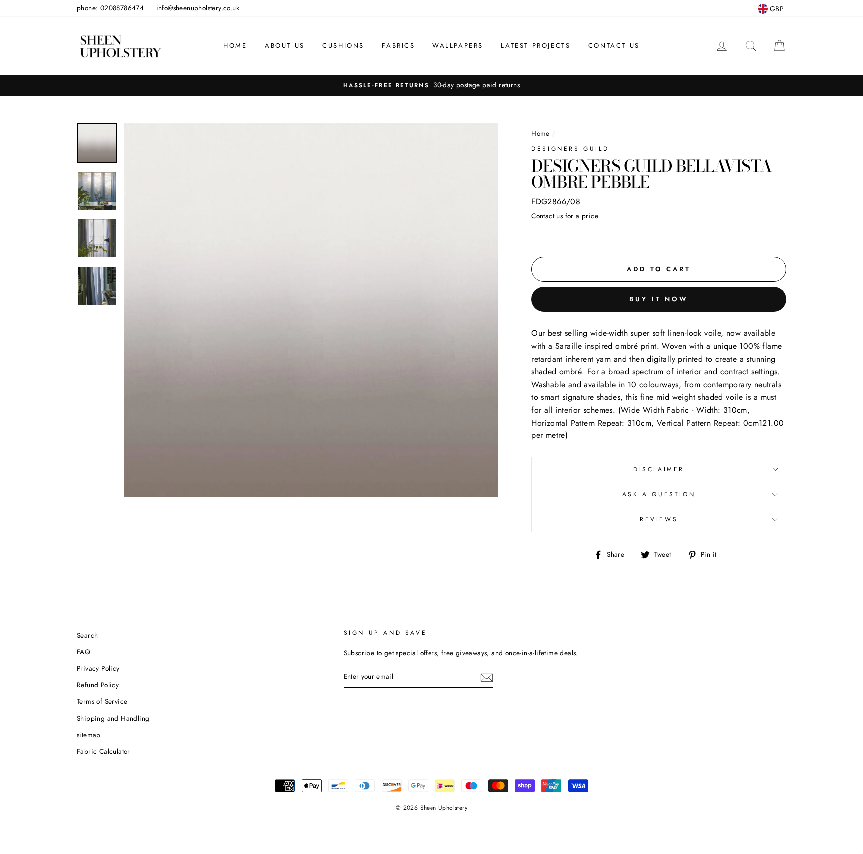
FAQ (83, 652)
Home (235, 45)
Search (87, 635)
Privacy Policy (98, 668)
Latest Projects (535, 45)
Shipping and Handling (113, 718)
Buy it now (658, 299)
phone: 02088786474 (110, 8)
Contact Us (614, 45)
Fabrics (398, 45)
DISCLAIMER (658, 469)
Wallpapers (457, 45)
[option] (431, 85)
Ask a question (658, 494)
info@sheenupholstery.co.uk (197, 8)
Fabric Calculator (103, 751)
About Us (285, 45)
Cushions (343, 45)
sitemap (89, 735)
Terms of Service (102, 701)
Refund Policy (98, 685)
